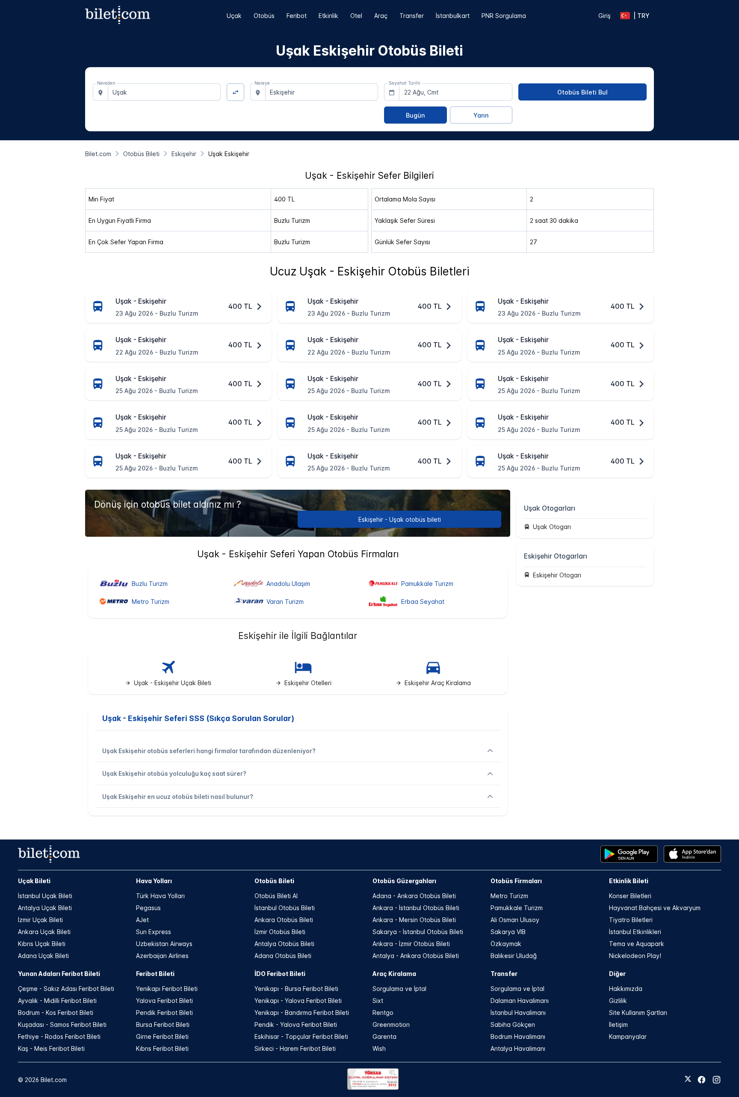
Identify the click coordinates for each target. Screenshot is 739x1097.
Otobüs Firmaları (516, 880)
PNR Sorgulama (504, 15)
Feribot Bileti (155, 973)
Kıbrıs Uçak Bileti (41, 943)
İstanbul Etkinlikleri (635, 931)
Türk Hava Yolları (160, 895)
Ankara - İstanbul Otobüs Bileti (415, 907)
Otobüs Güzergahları (404, 880)
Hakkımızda (625, 988)
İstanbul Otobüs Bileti (284, 907)
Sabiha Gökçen (513, 1024)
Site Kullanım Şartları (638, 1012)
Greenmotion (391, 1024)
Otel (356, 15)
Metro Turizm (509, 895)
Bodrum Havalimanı (518, 1036)
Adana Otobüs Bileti (282, 955)
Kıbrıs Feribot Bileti (162, 1048)
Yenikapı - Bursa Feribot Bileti (296, 988)
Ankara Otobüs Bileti (283, 919)
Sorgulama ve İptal (399, 988)
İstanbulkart (453, 15)
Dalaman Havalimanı (520, 1000)
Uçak (234, 15)
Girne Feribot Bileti (162, 1036)
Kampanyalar (628, 1036)
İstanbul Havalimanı (518, 1012)
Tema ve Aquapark (636, 943)
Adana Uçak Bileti (43, 955)
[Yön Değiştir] (235, 92)
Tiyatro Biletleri (631, 919)
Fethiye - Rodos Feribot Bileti (59, 1036)
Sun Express (153, 931)
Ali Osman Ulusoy (515, 919)
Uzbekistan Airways (164, 943)
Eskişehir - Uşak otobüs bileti (399, 519)
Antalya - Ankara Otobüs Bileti (415, 955)
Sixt (377, 1000)
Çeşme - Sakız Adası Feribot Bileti (66, 988)
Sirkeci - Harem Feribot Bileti (295, 1048)
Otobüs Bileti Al (276, 895)
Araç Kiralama (394, 973)
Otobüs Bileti (274, 880)
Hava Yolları (154, 880)
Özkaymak (506, 943)
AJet (142, 919)
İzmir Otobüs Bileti (279, 931)
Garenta (384, 1036)
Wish (379, 1048)
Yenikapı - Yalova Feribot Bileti (298, 1000)
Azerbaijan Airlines (162, 955)
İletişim (618, 1024)
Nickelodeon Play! (635, 955)
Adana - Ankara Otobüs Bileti (414, 895)
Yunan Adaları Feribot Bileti (59, 973)
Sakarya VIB (508, 931)
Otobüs (264, 15)
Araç (380, 15)
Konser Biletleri (630, 895)
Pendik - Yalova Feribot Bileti (295, 1024)
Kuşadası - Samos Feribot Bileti (62, 1024)
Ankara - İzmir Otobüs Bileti (411, 943)
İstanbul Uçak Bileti (45, 895)
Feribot (297, 15)
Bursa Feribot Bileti (162, 1024)
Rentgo (382, 1012)
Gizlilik (618, 1000)
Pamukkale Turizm (517, 907)
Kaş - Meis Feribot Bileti (51, 1048)
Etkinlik (328, 15)
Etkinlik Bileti (628, 880)
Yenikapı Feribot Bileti (167, 988)
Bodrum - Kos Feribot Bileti (55, 1012)
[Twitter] (688, 1079)
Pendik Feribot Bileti (164, 1012)
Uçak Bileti (34, 880)
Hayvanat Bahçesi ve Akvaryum (655, 907)
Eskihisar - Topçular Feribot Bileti (301, 1036)
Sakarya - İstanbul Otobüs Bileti (417, 931)
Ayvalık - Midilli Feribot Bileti (57, 1000)
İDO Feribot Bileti (279, 973)
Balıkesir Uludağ (514, 955)
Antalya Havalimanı (518, 1048)
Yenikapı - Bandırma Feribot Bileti (301, 1012)
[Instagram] (716, 1079)
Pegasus (148, 907)
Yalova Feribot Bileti (164, 1000)
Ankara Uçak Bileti (44, 931)
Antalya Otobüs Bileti (284, 943)
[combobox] (164, 92)
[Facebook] (701, 1079)
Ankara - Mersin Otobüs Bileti (414, 919)
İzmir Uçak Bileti (40, 919)
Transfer (411, 15)
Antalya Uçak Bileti (45, 907)
